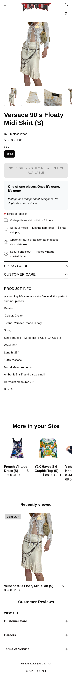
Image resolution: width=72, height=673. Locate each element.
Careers (10, 635)
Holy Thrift (40, 671)
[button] (66, 4)
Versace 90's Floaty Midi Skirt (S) (28, 586)
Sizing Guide (16, 266)
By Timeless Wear (15, 133)
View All (11, 613)
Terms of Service (16, 649)
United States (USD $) (33, 663)
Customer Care (20, 274)
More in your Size (36, 426)
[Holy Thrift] (36, 7)
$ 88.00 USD (52, 475)
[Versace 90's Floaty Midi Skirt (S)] (13, 97)
